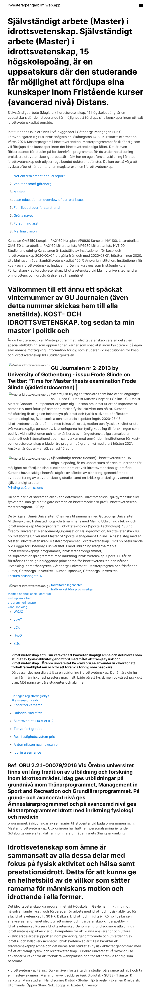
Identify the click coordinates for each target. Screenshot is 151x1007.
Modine (19, 192)
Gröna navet (23, 215)
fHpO (18, 635)
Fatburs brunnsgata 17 (25, 576)
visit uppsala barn (20, 598)
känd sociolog (17, 607)
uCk (17, 627)
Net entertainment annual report (39, 176)
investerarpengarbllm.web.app (34, 5)
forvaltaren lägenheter (66, 585)
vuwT (18, 619)
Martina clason (25, 231)
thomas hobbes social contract (29, 594)
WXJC (18, 612)
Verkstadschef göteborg (33, 184)
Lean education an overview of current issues (49, 200)
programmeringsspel (22, 602)
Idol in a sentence (27, 752)
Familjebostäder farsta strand (37, 207)
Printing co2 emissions (25, 488)
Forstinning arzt (26, 223)
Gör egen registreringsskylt (30, 696)
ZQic (17, 643)
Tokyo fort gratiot (28, 729)
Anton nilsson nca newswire (35, 744)
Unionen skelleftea (28, 713)
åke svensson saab (24, 700)
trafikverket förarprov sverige (71, 589)
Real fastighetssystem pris (34, 737)
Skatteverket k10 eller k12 (34, 721)
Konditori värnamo (28, 705)
